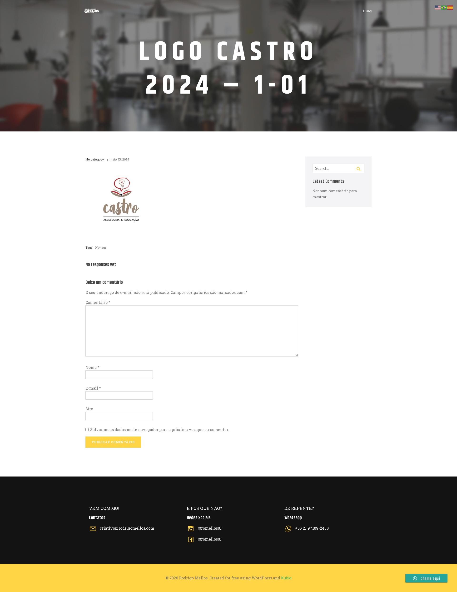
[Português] (444, 7)
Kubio (286, 578)
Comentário (97, 302)
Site (89, 408)
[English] (438, 7)
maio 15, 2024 (119, 159)
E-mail (93, 388)
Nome (92, 367)
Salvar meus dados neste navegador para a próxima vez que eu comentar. (159, 429)
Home (368, 11)
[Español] (450, 7)
